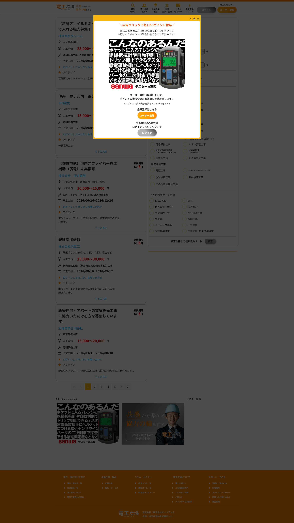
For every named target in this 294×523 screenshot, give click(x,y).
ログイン (147, 133)
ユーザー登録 (147, 115)
